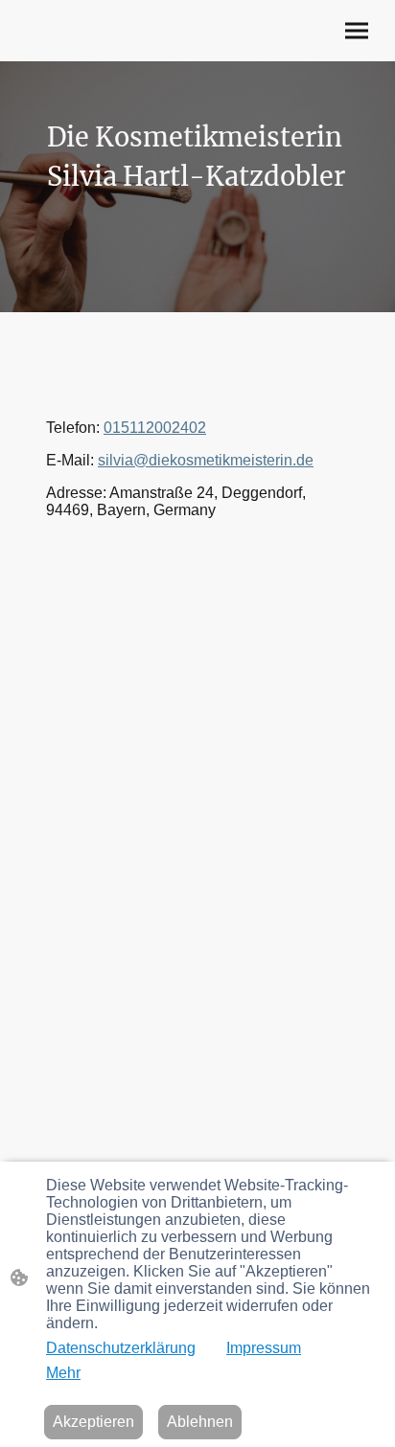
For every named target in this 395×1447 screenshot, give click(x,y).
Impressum (263, 1348)
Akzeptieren (93, 1421)
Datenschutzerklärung (121, 1348)
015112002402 (155, 427)
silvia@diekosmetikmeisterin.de (206, 460)
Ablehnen (200, 1421)
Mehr (63, 1373)
